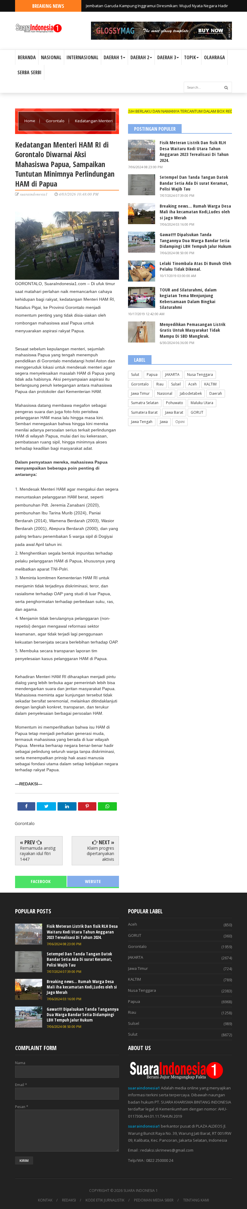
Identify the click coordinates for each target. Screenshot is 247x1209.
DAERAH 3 (166, 57)
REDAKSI (69, 1200)
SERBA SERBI (29, 72)
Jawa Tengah (141, 421)
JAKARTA (172, 374)
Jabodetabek (191, 393)
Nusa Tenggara (200, 374)
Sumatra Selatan (144, 402)
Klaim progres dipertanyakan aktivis (100, 853)
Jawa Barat (174, 412)
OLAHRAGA (214, 57)
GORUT (197, 412)
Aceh (192, 384)
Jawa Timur (140, 393)
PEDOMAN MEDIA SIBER (154, 1200)
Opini (180, 421)
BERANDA (27, 57)
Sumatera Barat (144, 412)
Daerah (215, 393)
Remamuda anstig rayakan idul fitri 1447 (37, 853)
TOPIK (190, 57)
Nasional (164, 393)
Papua (152, 374)
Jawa (164, 421)
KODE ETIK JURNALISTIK (105, 1200)
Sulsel (176, 384)
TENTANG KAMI (196, 1200)
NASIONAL (51, 57)
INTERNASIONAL (82, 57)
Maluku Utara (202, 402)
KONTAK (45, 1200)
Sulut (135, 374)
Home (30, 120)
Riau (160, 384)
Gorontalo (55, 120)
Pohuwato (174, 402)
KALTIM (210, 384)
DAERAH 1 (113, 57)
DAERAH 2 (139, 57)
